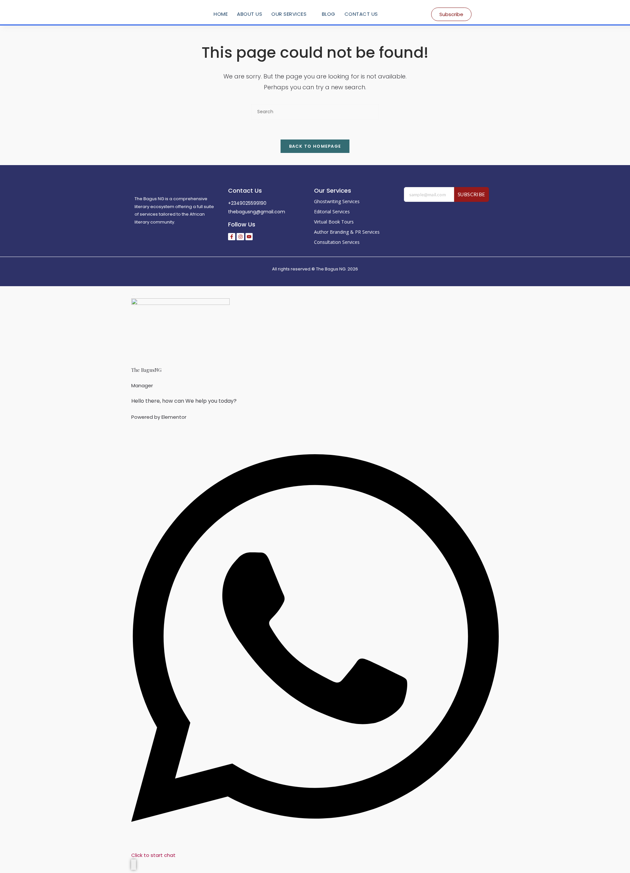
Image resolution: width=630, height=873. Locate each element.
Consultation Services (337, 242)
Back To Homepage (315, 146)
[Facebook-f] (231, 236)
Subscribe (471, 194)
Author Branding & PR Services (347, 232)
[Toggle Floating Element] (133, 865)
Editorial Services (332, 211)
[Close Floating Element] (133, 295)
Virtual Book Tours (334, 222)
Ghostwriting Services (337, 201)
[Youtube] (249, 236)
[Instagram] (240, 236)
